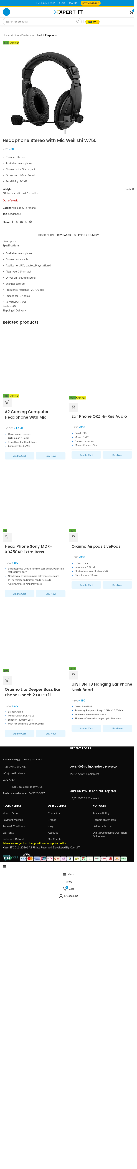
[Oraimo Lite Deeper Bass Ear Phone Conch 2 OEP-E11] (35, 633)
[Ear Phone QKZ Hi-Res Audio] (101, 361)
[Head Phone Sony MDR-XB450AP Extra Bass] (35, 495)
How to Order (11, 813)
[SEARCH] (78, 21)
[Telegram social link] (30, 221)
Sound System (22, 35)
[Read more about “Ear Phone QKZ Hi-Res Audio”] (73, 407)
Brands (52, 819)
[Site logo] (68, 11)
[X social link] (17, 221)
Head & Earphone (46, 35)
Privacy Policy (101, 813)
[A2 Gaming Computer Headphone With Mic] (35, 361)
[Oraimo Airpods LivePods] (101, 495)
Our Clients (54, 839)
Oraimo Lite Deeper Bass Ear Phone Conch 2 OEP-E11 (32, 692)
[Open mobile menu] (6, 12)
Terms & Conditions (14, 826)
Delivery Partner (103, 826)
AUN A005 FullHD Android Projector (94, 766)
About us (53, 832)
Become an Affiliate (104, 819)
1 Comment (92, 773)
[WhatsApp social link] (26, 221)
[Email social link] (21, 221)
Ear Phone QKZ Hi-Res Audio (99, 416)
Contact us (54, 813)
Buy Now (51, 455)
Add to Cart (19, 455)
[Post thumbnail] (77, 759)
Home (6, 35)
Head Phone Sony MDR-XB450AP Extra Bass (28, 549)
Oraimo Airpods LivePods (96, 546)
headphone (14, 213)
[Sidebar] (4, 866)
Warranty (8, 832)
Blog (50, 826)
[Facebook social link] (12, 221)
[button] (7, 537)
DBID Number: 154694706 (27, 786)
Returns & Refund (13, 839)
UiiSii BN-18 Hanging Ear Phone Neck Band (102, 687)
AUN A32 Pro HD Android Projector (93, 791)
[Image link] (22, 750)
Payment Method (13, 819)
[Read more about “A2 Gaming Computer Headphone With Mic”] (7, 402)
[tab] (46, 235)
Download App (90, 3)
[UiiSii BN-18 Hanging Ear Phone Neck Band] (101, 633)
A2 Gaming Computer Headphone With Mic (27, 414)
